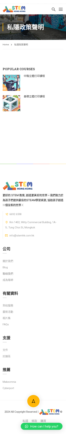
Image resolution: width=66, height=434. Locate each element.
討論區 (7, 356)
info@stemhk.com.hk (22, 235)
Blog (5, 267)
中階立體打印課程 (34, 76)
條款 (34, 421)
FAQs (6, 324)
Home (6, 44)
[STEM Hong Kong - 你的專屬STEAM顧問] (14, 9)
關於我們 (8, 261)
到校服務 (8, 305)
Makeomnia (9, 381)
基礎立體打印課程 (34, 96)
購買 (43, 421)
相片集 (7, 318)
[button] (41, 426)
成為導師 (8, 280)
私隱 (25, 421)
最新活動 (8, 311)
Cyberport (8, 388)
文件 (5, 350)
